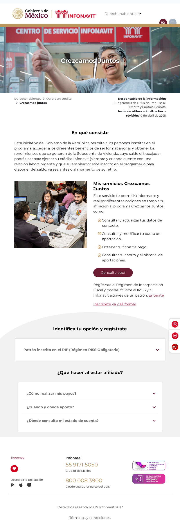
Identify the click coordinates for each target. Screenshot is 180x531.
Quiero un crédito (59, 98)
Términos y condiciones (90, 518)
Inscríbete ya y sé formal (114, 304)
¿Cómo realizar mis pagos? (51, 393)
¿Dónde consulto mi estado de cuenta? (63, 421)
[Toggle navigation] (163, 23)
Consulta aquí (113, 272)
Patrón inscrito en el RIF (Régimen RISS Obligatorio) (71, 350)
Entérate (156, 295)
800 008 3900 (84, 480)
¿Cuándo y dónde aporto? (50, 407)
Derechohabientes (121, 14)
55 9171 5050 (82, 464)
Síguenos (17, 457)
